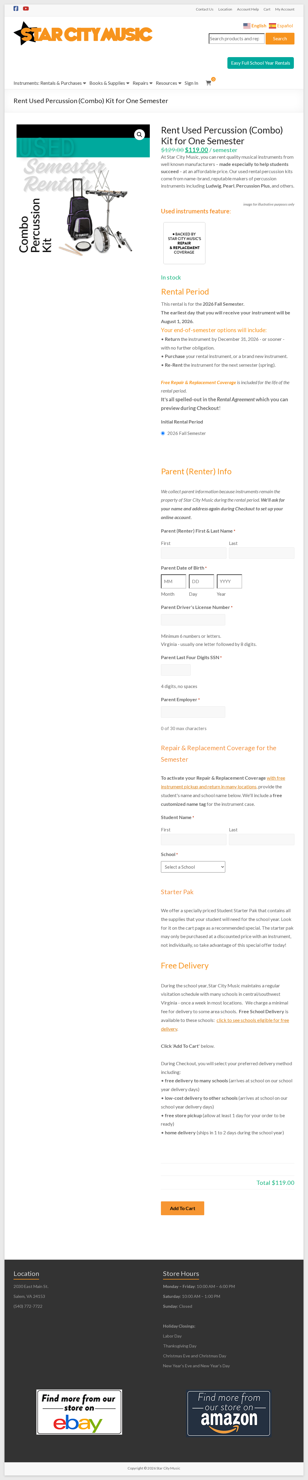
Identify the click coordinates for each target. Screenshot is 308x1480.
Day (193, 594)
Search (280, 38)
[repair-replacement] (184, 243)
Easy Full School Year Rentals (260, 63)
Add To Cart (182, 1208)
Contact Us (205, 9)
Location (225, 9)
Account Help (248, 9)
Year (221, 594)
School (169, 854)
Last (233, 543)
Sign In (191, 83)
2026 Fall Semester (186, 433)
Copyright (135, 1468)
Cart (266, 9)
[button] (139, 134)
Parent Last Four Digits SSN (191, 657)
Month (167, 594)
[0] (208, 82)
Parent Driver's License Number (197, 607)
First (166, 543)
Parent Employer (180, 699)
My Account (284, 9)
